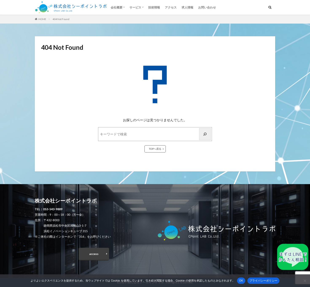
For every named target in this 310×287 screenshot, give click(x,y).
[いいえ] (305, 281)
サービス (135, 7)
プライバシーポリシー (263, 280)
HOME (42, 19)
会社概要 (117, 7)
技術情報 (154, 7)
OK (241, 280)
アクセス (171, 7)
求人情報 (187, 7)
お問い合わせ (207, 7)
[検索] (205, 134)
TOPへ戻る (155, 148)
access (93, 254)
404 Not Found (61, 19)
